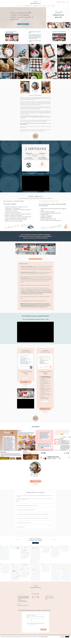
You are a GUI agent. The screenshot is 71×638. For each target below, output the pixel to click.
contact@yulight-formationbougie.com (32, 289)
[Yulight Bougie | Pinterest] (60, 2)
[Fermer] (70, 636)
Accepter (67, 636)
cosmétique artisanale (37, 98)
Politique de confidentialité (44, 636)
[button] (67, 1)
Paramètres (62, 636)
